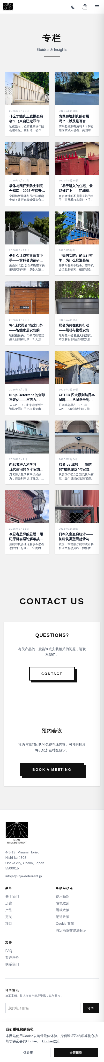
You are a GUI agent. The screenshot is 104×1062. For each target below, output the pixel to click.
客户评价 (12, 957)
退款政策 (62, 910)
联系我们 (12, 964)
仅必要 (28, 1052)
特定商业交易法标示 (71, 930)
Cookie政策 (50, 1041)
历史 (8, 903)
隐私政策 (62, 903)
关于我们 (12, 896)
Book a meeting (51, 769)
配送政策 (62, 917)
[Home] (8, 7)
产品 (8, 910)
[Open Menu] (97, 6)
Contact (52, 674)
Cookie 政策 (65, 923)
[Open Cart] (85, 7)
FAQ (8, 951)
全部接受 (76, 1052)
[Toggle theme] (73, 7)
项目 (8, 923)
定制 (8, 917)
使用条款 (62, 896)
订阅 (91, 1008)
